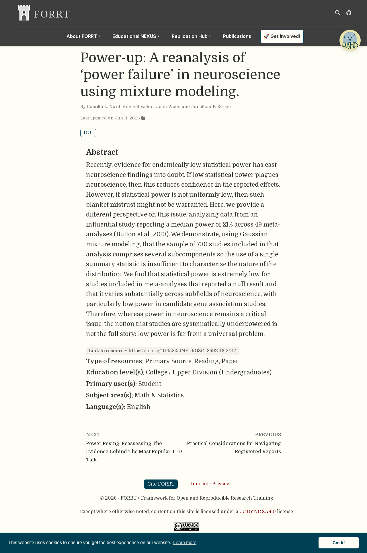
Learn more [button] (184, 542)
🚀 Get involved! (281, 36)
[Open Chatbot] (349, 40)
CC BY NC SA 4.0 (257, 511)
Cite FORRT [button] (161, 484)
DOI (88, 132)
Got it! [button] (339, 542)
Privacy (220, 483)
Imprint (200, 483)
